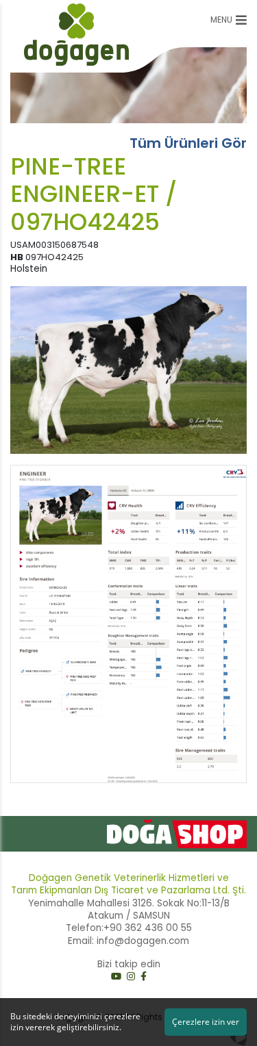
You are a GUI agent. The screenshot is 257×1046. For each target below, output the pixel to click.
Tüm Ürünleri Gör (188, 143)
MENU (221, 19)
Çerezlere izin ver (205, 1022)
